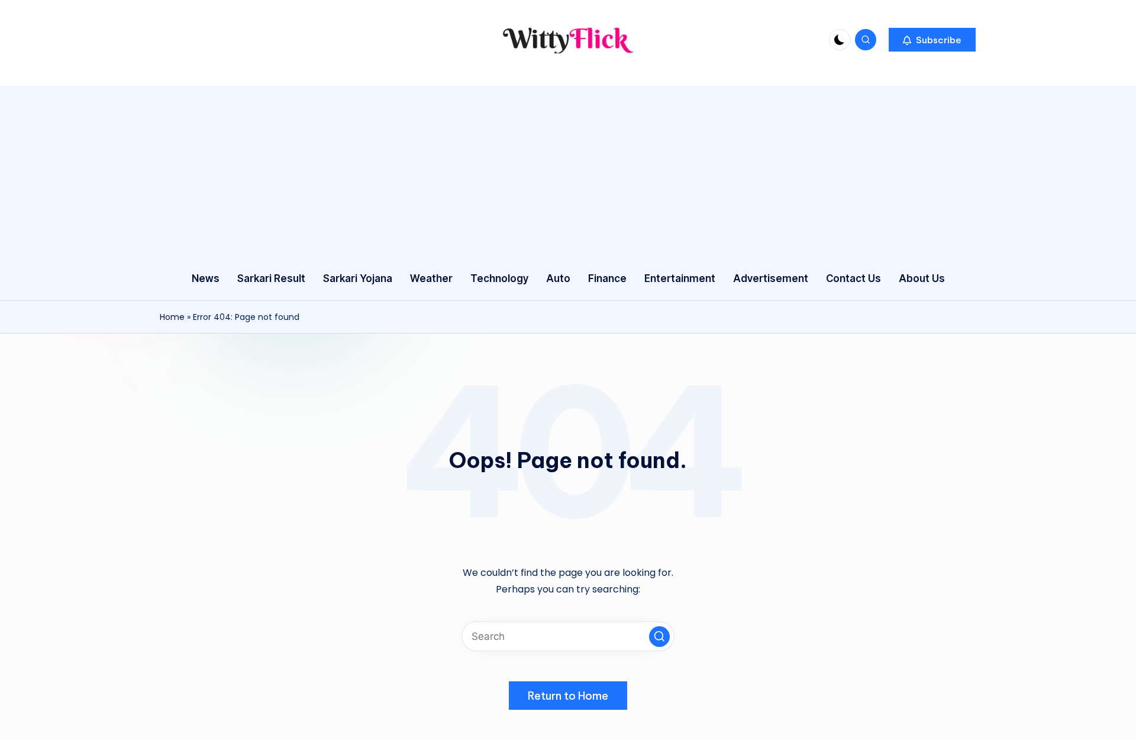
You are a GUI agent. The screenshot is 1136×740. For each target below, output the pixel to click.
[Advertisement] (568, 169)
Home (172, 317)
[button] (932, 39)
